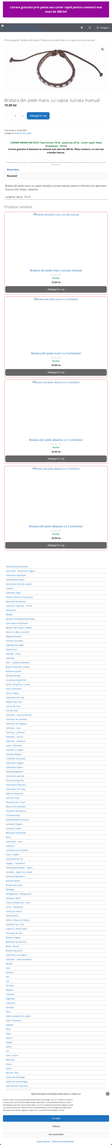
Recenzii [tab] (12, 175)
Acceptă (56, 1118)
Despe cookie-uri (43, 1141)
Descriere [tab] (13, 169)
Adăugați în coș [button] (56, 289)
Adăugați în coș (38, 115)
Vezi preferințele (56, 1134)
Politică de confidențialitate (63, 1141)
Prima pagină (11, 40)
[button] (107, 1093)
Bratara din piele (30, 40)
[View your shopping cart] (82, 27)
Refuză (56, 1126)
